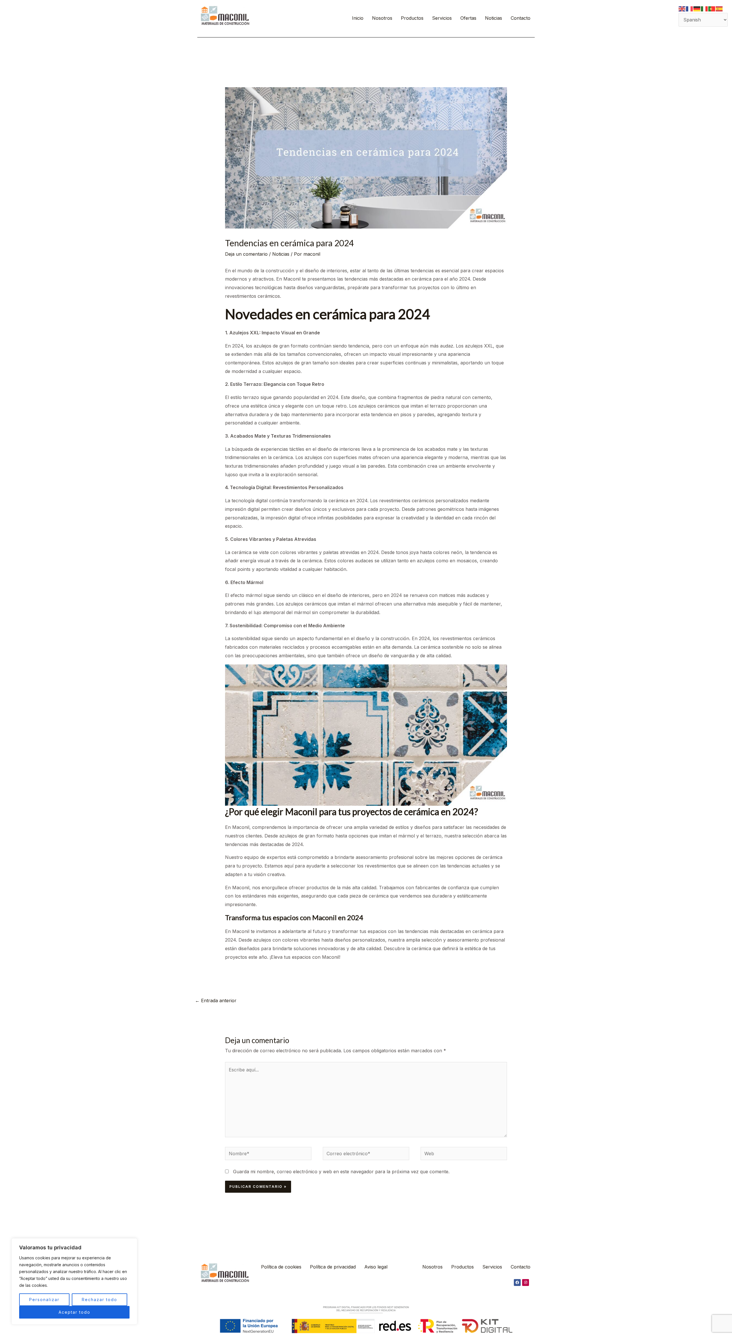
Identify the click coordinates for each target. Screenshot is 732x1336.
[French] (689, 8)
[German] (697, 8)
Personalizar (44, 1299)
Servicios (442, 18)
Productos (412, 18)
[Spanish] (719, 8)
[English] (682, 8)
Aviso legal (375, 1267)
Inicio (357, 18)
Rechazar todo (99, 1299)
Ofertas (468, 18)
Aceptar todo (74, 1312)
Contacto (520, 18)
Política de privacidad (333, 1267)
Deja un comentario (246, 254)
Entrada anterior (215, 1000)
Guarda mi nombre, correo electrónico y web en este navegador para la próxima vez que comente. (341, 1171)
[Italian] (704, 8)
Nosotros (382, 18)
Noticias (493, 18)
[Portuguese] (712, 8)
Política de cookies (281, 1267)
